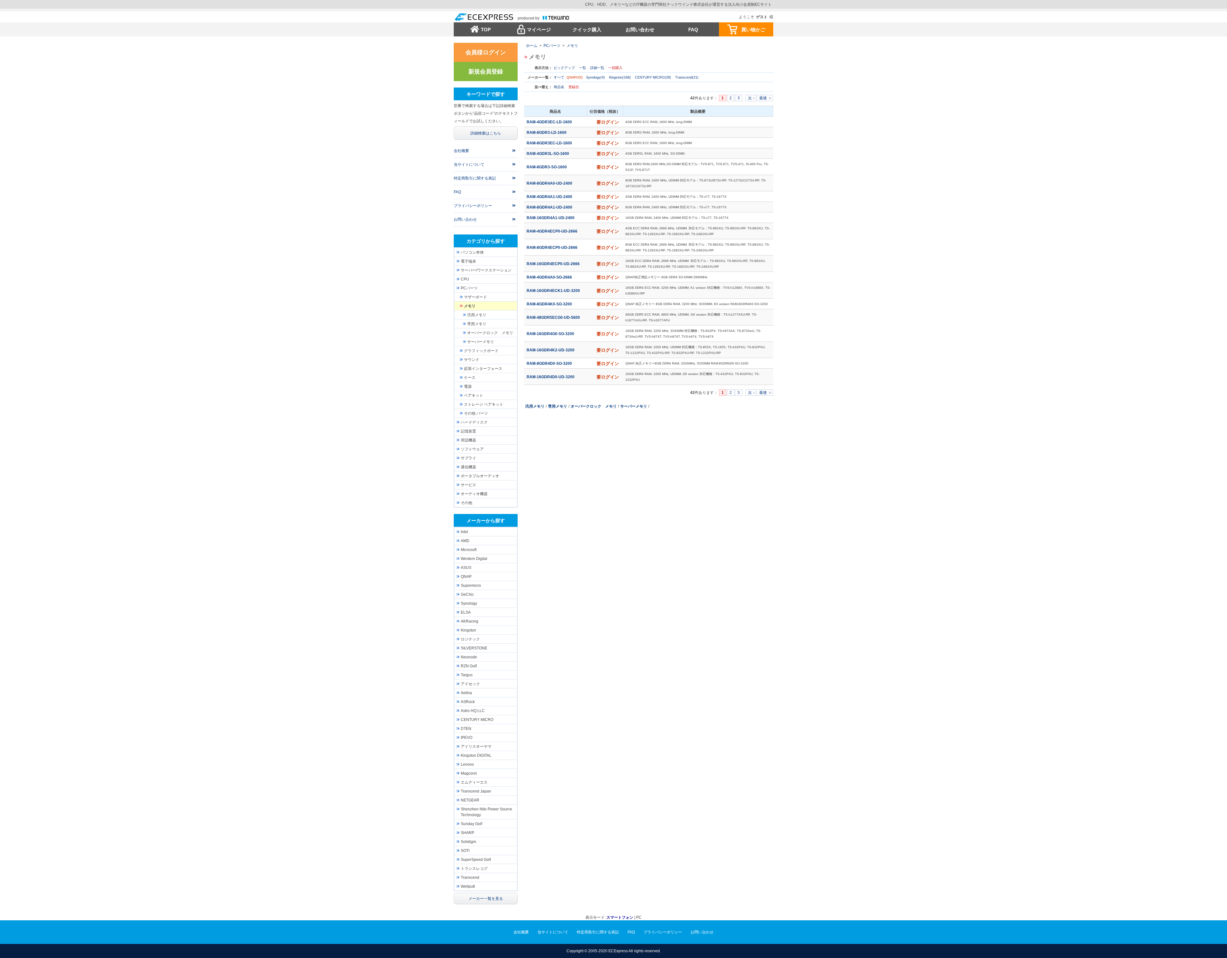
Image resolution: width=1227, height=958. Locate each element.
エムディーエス (474, 782)
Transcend (470, 877)
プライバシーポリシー (473, 205)
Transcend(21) (686, 77)
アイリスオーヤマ (476, 746)
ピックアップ (564, 68)
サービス (468, 485)
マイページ (539, 29)
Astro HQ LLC (473, 711)
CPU (465, 279)
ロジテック (470, 639)
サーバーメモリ (633, 406)
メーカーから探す (486, 520)
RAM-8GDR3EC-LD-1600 (550, 143)
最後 (763, 98)
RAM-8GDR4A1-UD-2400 (550, 207)
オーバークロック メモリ (594, 406)
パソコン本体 (472, 252)
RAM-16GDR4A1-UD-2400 (551, 218)
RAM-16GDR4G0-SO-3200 (551, 334)
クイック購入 (587, 29)
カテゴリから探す (486, 241)
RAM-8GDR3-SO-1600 (547, 167)
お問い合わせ (640, 29)
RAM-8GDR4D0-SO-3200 (550, 363)
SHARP (467, 833)
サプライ (468, 458)
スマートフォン (619, 917)
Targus (467, 675)
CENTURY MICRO (477, 719)
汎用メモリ (534, 406)
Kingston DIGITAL (476, 755)
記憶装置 (468, 431)
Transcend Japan (476, 791)
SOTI (465, 850)
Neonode (469, 657)
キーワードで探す (486, 94)
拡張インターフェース (483, 368)
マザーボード (475, 297)
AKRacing (469, 621)
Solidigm (468, 841)
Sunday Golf (471, 824)
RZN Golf (469, 666)
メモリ (572, 45)
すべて (559, 77)
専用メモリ (557, 406)
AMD (465, 541)
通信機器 (468, 467)
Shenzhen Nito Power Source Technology (486, 812)
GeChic (467, 594)
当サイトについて (469, 164)
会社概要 (461, 151)
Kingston (468, 630)
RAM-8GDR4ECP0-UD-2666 (552, 247)
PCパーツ (552, 45)
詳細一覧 (597, 68)
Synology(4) (595, 77)
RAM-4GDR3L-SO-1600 (548, 153)
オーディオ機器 (474, 494)
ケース (469, 377)
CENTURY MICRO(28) (653, 77)
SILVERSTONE (474, 648)
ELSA (466, 612)
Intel (464, 532)
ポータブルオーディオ (480, 476)
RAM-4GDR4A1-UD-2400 (550, 197)
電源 (468, 386)
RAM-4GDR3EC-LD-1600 (550, 122)
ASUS (466, 567)
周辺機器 (468, 440)
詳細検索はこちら (485, 133)
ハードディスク (474, 422)
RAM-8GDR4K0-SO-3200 (550, 304)
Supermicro (471, 585)
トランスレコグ (474, 868)
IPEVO (466, 737)
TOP (486, 29)
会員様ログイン (486, 52)
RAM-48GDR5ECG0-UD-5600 (554, 317)
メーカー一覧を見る (485, 898)
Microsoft (468, 550)
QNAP (466, 576)
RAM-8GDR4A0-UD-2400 (550, 183)
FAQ (693, 29)
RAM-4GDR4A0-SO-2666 (550, 277)
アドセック (470, 684)
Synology (469, 603)
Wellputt (468, 886)
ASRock (468, 702)
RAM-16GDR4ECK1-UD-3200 (554, 290)
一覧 (582, 68)
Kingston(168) (620, 77)
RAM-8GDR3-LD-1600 (547, 132)
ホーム (531, 45)
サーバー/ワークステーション (486, 270)
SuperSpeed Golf (476, 859)
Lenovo (467, 764)
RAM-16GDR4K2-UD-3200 (551, 350)
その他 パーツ (476, 413)
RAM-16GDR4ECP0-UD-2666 (554, 264)
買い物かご (753, 29)
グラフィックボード (481, 351)
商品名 (559, 87)
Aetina (466, 693)
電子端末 (468, 261)
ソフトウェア (472, 449)
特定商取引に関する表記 (475, 178)
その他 (466, 503)
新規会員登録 (485, 71)
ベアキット (473, 395)
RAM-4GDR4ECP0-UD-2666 (552, 231)
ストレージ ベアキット (483, 404)
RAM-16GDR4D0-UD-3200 (551, 377)
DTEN (466, 728)
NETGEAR (470, 800)
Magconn (469, 773)
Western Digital (474, 558)
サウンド (471, 359)
